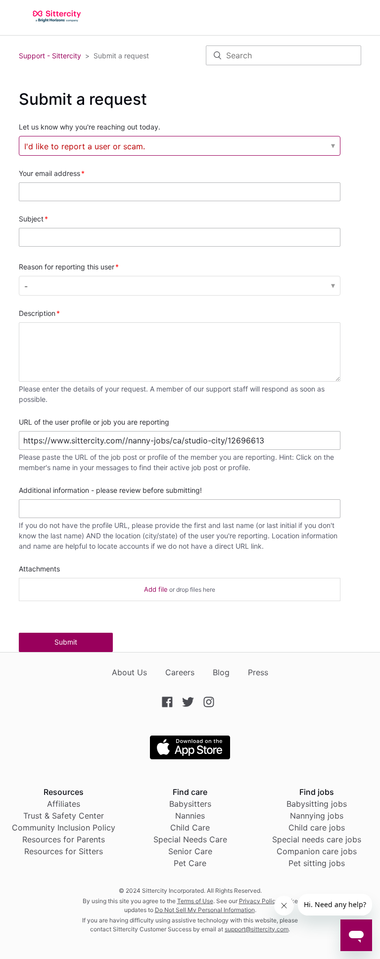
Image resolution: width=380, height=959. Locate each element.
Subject (31, 219)
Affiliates (63, 804)
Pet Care (190, 863)
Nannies (190, 816)
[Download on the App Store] (190, 756)
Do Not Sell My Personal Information (205, 910)
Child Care (190, 827)
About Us (129, 672)
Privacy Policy (259, 901)
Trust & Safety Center (63, 816)
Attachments (39, 569)
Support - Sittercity (50, 55)
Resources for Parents (63, 839)
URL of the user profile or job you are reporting (94, 422)
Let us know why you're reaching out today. (89, 127)
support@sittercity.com (256, 929)
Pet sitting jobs (316, 863)
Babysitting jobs (316, 804)
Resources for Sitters (63, 851)
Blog (221, 672)
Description (37, 313)
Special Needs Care (190, 839)
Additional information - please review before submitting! (110, 490)
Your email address (49, 173)
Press (258, 672)
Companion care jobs (317, 851)
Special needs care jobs (316, 839)
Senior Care (190, 851)
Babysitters (190, 804)
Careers (179, 672)
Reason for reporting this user (66, 266)
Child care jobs (316, 827)
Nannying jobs (316, 816)
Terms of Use (195, 901)
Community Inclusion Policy (63, 827)
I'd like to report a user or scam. (84, 146)
